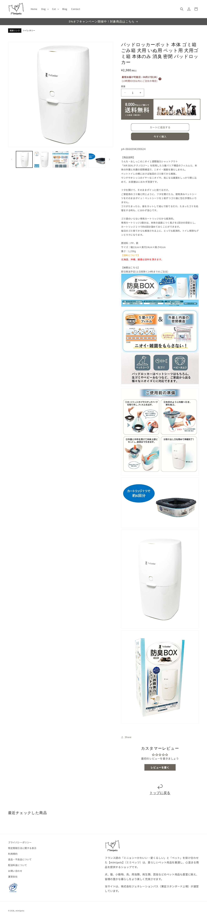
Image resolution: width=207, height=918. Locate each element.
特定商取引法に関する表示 (22, 848)
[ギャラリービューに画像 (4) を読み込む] (79, 159)
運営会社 (12, 876)
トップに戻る (160, 793)
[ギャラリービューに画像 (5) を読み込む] (97, 159)
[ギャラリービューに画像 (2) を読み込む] (42, 159)
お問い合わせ (15, 870)
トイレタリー (29, 30)
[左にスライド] (11, 159)
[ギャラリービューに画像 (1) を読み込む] (24, 159)
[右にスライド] (109, 159)
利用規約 (12, 853)
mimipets (20, 910)
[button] (44, 9)
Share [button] (128, 737)
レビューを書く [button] (160, 767)
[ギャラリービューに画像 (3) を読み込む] (60, 159)
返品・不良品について (20, 859)
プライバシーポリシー (20, 842)
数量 (123, 86)
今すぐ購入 (160, 136)
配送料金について (17, 865)
